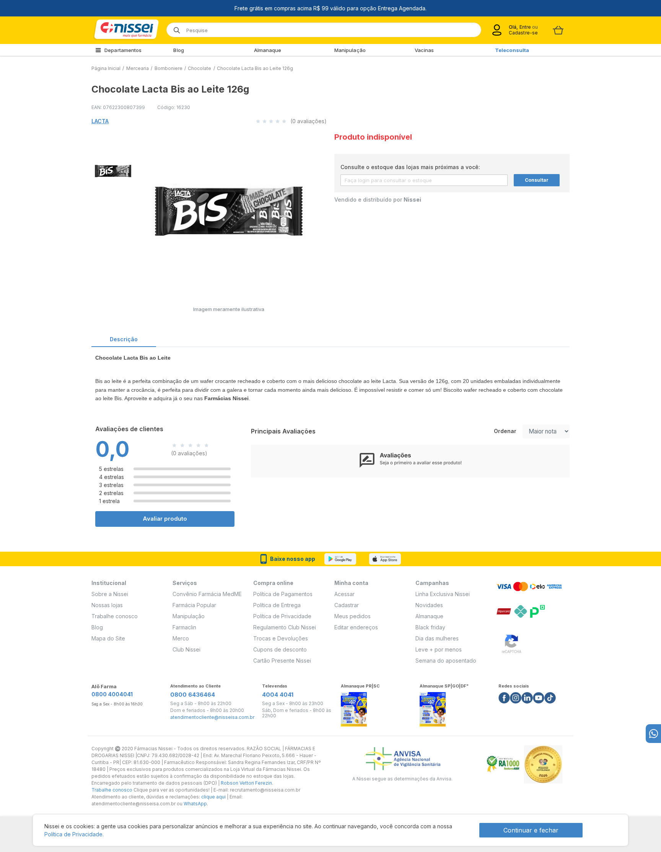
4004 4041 (277, 694)
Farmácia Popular (194, 605)
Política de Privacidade (282, 616)
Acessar (344, 594)
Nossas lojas (107, 605)
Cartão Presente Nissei (282, 660)
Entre (525, 27)
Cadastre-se (523, 33)
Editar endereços (356, 627)
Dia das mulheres (437, 638)
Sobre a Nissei (109, 594)
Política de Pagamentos (283, 594)
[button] (112, 170)
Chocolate (199, 68)
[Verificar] (511, 642)
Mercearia (137, 68)
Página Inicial (105, 68)
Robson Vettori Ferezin (246, 783)
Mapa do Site (108, 638)
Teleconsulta (512, 50)
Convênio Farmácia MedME (207, 594)
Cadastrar (346, 605)
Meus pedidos (352, 616)
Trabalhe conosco (114, 616)
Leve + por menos (438, 649)
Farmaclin (184, 627)
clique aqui (213, 797)
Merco (181, 638)
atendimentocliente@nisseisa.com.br (212, 717)
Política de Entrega (277, 605)
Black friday (430, 627)
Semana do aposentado (445, 660)
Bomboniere (168, 68)
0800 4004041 (112, 694)
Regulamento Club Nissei (284, 627)
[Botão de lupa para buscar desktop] (174, 28)
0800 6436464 (192, 694)
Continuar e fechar (530, 830)
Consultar (537, 180)
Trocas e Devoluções (280, 638)
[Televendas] (653, 733)
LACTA (100, 121)
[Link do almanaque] (354, 707)
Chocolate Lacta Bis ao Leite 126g (255, 68)
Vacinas (424, 50)
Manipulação (350, 50)
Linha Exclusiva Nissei (442, 594)
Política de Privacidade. (74, 834)
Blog (178, 50)
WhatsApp (195, 803)
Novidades (429, 605)
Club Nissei (186, 649)
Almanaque (268, 50)
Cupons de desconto (280, 649)
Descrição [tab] (124, 339)
